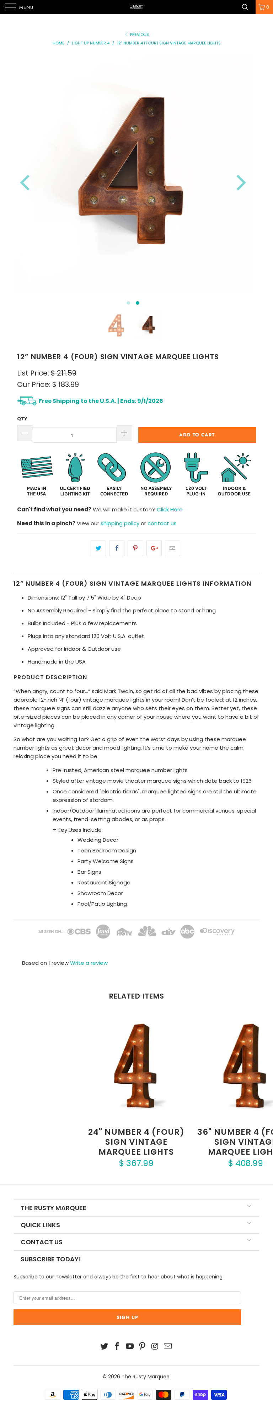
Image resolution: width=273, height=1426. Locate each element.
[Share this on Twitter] (98, 548)
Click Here (170, 509)
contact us (162, 523)
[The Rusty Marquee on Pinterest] (142, 1346)
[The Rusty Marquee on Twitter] (104, 1346)
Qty (22, 418)
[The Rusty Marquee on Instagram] (155, 1346)
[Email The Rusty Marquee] (167, 1346)
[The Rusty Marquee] (136, 7)
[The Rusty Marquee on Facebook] (117, 1346)
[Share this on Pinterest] (135, 548)
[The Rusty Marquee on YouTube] (129, 1346)
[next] (239, 182)
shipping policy (120, 523)
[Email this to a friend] (172, 548)
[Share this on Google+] (154, 548)
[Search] (247, 7)
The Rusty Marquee (146, 1376)
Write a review (89, 963)
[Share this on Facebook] (116, 548)
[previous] (26, 182)
